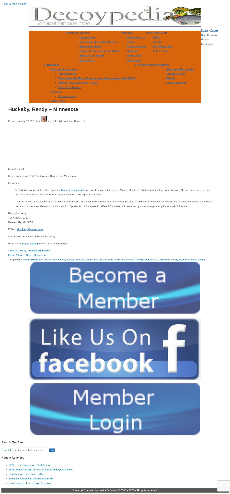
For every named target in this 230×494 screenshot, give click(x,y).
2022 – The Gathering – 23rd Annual (29, 465)
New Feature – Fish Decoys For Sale (30, 483)
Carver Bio (80, 121)
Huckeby (164, 259)
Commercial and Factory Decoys (98, 42)
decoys (70, 259)
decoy (47, 259)
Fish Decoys (122, 259)
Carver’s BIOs (87, 37)
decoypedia (58, 259)
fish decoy (87, 259)
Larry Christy (54, 121)
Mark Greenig (30, 243)
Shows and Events (156, 32)
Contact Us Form (175, 73)
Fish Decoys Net (162, 46)
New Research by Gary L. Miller (27, 474)
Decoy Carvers (80, 32)
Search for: (7, 450)
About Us (164, 64)
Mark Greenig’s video (73, 190)
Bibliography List (136, 37)
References (126, 32)
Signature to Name (90, 46)
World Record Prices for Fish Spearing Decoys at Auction (41, 469)
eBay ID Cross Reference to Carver (99, 51)
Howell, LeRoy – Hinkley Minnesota (30, 250)
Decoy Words (134, 55)
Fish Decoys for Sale (147, 64)
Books (130, 42)
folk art (154, 259)
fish (78, 259)
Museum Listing (67, 96)
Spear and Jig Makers (91, 55)
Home (68, 32)
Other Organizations (69, 87)
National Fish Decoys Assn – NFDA (78, 82)
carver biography (32, 259)
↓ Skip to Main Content (14, 3)
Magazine (132, 51)
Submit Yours (87, 60)
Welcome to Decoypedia (180, 69)
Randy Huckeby (179, 259)
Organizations (51, 64)
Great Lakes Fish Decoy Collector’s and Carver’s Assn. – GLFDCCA (96, 78)
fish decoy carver (103, 259)
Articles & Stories (136, 46)
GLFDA (157, 42)
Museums (56, 91)
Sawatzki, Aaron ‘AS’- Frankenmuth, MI (31, 478)
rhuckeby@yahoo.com (30, 229)
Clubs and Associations (64, 69)
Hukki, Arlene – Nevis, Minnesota (27, 255)
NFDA (156, 37)
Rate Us (170, 78)
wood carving (197, 259)
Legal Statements (176, 82)
